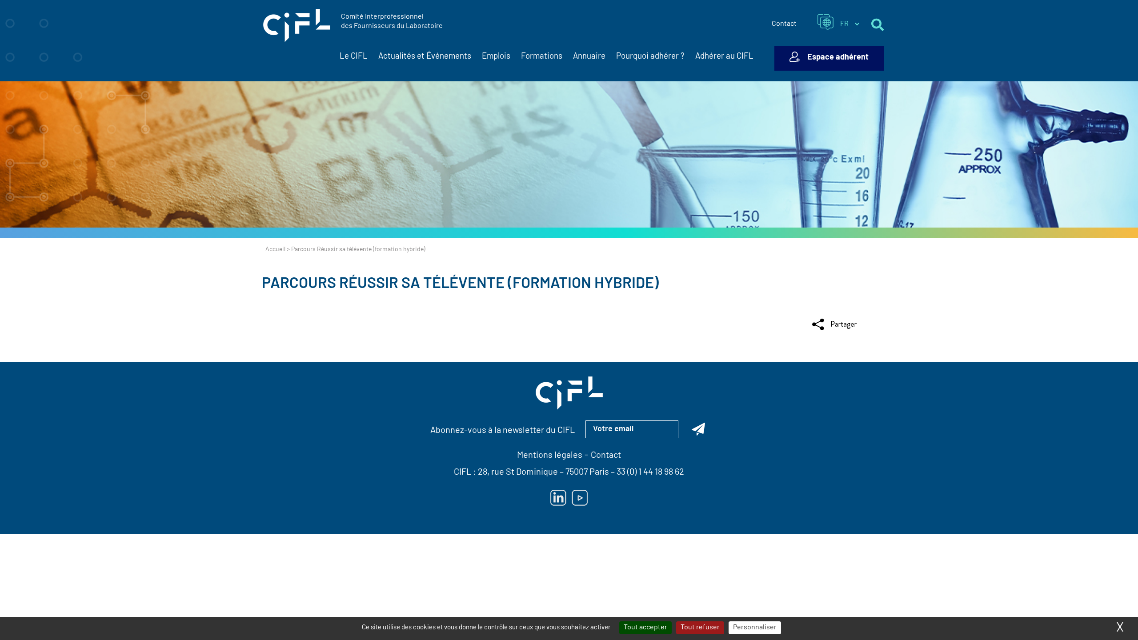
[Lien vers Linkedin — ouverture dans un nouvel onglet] (558, 497)
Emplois (496, 56)
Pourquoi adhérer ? (650, 56)
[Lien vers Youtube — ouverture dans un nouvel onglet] (580, 497)
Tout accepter (645, 627)
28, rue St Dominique (518, 472)
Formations (541, 56)
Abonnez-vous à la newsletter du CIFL (502, 430)
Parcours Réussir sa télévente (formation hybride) (460, 284)
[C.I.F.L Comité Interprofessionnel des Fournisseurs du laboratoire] (296, 25)
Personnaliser (755, 627)
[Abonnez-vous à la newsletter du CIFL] (698, 429)
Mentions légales (549, 455)
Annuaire (589, 56)
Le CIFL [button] (354, 56)
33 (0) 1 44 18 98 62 (650, 472)
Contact (784, 24)
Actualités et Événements (424, 56)
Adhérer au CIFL (724, 56)
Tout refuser (700, 627)
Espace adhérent (838, 58)
